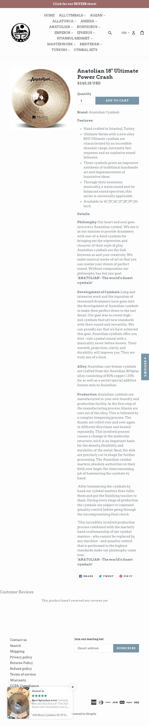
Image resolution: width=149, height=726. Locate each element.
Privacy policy (21, 657)
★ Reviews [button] (145, 367)
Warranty (18, 680)
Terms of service (23, 674)
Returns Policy (21, 663)
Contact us (18, 640)
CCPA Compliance (24, 686)
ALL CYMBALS (73, 15)
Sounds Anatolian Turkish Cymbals (43, 713)
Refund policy (21, 669)
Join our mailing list (89, 639)
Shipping (17, 651)
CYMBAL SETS (85, 50)
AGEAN (98, 15)
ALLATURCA (65, 21)
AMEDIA (89, 21)
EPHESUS (86, 32)
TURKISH (61, 50)
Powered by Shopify (83, 713)
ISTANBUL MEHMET (75, 38)
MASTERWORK (62, 44)
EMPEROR (65, 32)
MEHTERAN (92, 44)
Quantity (84, 94)
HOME (49, 15)
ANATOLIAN (61, 27)
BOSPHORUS (89, 27)
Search (15, 646)
